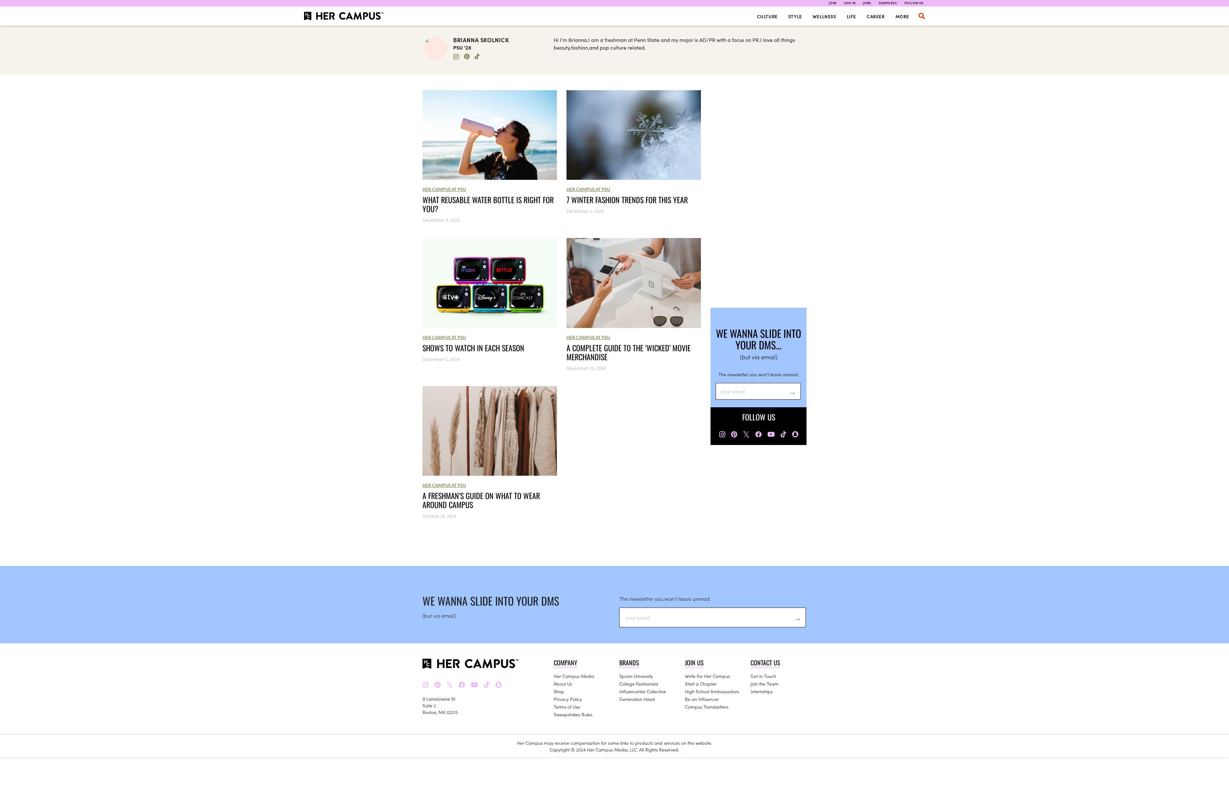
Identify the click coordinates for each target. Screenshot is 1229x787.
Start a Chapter (701, 683)
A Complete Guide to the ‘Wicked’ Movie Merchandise (628, 352)
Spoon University (636, 676)
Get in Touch (763, 676)
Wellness (824, 16)
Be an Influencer (702, 699)
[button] (922, 16)
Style (795, 16)
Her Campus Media (574, 676)
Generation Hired (637, 699)
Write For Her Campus (707, 676)
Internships (762, 691)
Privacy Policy (568, 699)
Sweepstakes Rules (573, 714)
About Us (563, 683)
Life (851, 16)
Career (876, 16)
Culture (767, 16)
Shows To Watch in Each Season (473, 347)
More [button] (902, 16)
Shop (559, 691)
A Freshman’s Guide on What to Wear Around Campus (481, 500)
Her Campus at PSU (444, 189)
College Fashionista (638, 683)
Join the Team (765, 683)
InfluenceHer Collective (642, 691)
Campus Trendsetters (706, 707)
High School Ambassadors (712, 691)
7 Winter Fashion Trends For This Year (627, 199)
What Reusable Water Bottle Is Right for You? (488, 204)
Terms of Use (567, 707)
